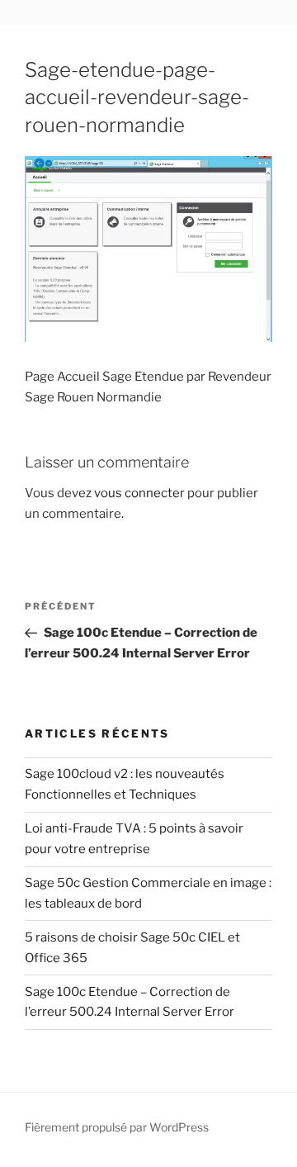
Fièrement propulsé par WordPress (117, 1127)
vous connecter (139, 493)
